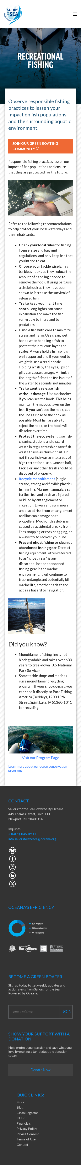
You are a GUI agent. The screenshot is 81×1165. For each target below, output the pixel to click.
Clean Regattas (27, 1113)
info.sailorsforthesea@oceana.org (32, 839)
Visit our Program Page (40, 757)
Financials (24, 1123)
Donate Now (40, 1070)
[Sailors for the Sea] (12, 14)
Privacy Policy (27, 1128)
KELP (21, 1118)
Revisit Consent (28, 1134)
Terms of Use (26, 1139)
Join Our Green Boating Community (35, 146)
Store (20, 1102)
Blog (20, 1107)
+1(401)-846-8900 (22, 834)
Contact (22, 1144)
